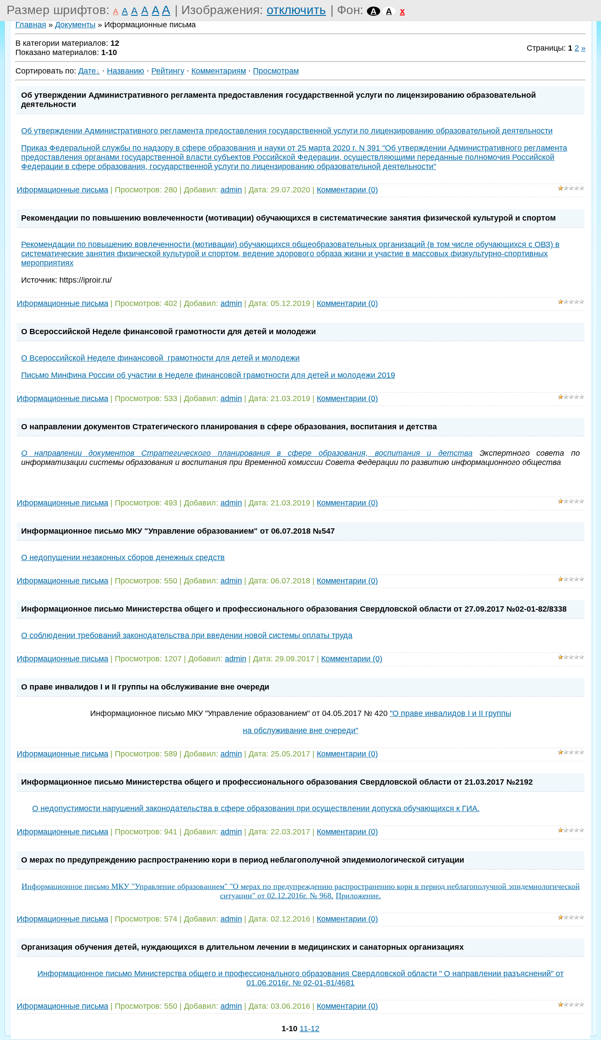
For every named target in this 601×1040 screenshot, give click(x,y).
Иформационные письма (62, 189)
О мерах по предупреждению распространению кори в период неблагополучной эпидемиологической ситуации (242, 860)
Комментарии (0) (347, 189)
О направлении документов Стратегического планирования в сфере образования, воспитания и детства (229, 426)
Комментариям (218, 70)
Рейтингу (167, 70)
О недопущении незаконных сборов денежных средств (123, 557)
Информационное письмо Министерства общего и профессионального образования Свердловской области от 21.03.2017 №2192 (277, 782)
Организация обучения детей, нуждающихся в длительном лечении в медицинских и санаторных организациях (242, 947)
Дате (87, 70)
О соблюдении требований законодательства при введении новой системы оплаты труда (186, 635)
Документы (75, 24)
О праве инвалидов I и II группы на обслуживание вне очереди (145, 686)
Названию (125, 70)
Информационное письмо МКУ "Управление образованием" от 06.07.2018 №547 (178, 531)
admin (231, 189)
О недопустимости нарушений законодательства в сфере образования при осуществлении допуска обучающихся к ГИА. (256, 808)
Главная (30, 24)
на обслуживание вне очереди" (300, 730)
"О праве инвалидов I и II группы (450, 713)
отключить (296, 10)
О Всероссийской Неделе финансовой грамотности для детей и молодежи (168, 331)
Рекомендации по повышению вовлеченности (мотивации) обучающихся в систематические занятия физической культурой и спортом (288, 218)
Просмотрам (276, 70)
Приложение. (358, 895)
